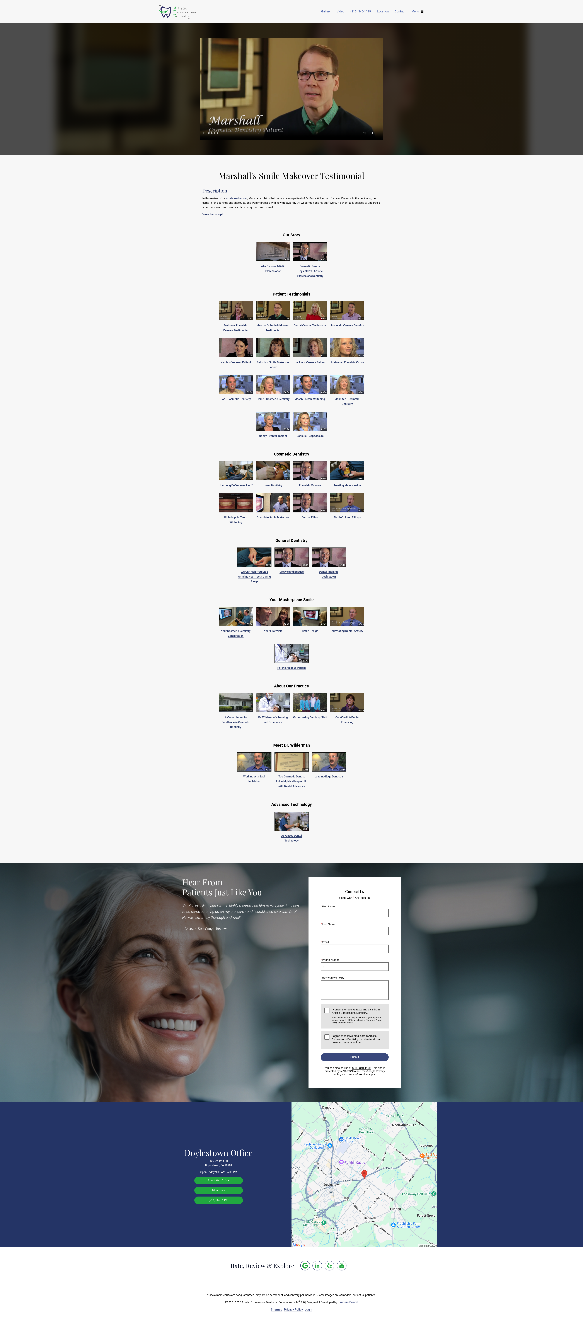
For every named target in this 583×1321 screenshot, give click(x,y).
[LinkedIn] (317, 1265)
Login (308, 1309)
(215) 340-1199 (361, 1067)
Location (383, 11)
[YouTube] (341, 1265)
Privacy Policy (293, 1309)
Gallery (326, 11)
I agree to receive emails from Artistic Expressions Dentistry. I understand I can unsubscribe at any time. (356, 1039)
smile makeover (236, 198)
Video (340, 11)
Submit (354, 1057)
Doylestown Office (218, 1152)
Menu (415, 11)
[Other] (305, 1265)
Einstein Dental (348, 1302)
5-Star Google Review (211, 928)
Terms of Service (357, 1074)
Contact (400, 11)
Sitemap (276, 1309)
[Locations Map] (364, 1174)
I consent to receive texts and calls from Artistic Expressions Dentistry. (357, 1016)
